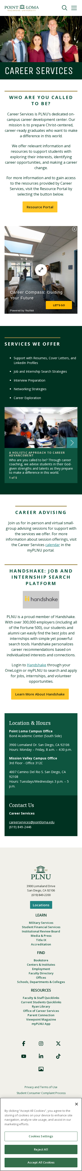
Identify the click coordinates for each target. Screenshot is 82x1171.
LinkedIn (41, 1056)
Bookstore (41, 960)
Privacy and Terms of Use (41, 1087)
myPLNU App (41, 1024)
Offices (41, 977)
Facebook (23, 1043)
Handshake (36, 664)
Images (41, 1069)
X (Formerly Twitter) (58, 1043)
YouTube (23, 1056)
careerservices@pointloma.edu (31, 822)
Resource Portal (40, 207)
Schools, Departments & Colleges (41, 982)
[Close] (77, 1104)
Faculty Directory (41, 973)
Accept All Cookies (41, 1162)
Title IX (41, 940)
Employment (41, 969)
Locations (41, 905)
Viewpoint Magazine (41, 1019)
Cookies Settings (41, 1136)
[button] (72, 442)
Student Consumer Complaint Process (41, 1093)
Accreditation (41, 944)
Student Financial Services (41, 927)
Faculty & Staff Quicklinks (41, 998)
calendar (52, 544)
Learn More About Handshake (40, 694)
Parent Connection (41, 1015)
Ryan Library (41, 1006)
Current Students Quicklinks (41, 1002)
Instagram (41, 1043)
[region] (41, 1134)
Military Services (41, 923)
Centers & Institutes (41, 964)
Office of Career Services (41, 1011)
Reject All (41, 1149)
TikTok (58, 1056)
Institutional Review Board (41, 931)
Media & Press (41, 936)
